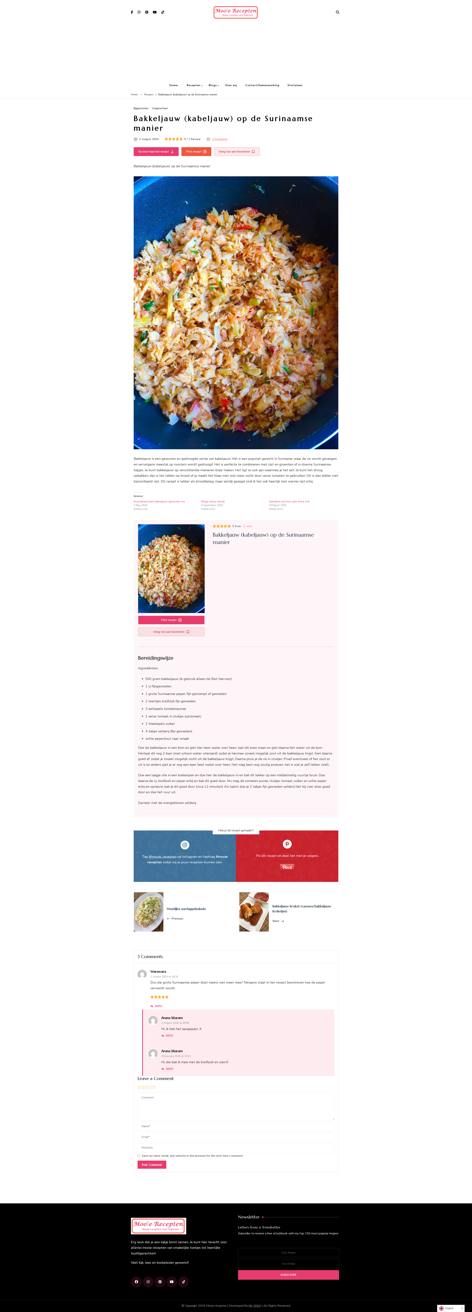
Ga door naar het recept (153, 152)
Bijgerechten (141, 108)
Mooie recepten (216, 1306)
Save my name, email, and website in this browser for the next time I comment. (192, 1156)
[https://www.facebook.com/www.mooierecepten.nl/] (136, 1282)
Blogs (213, 85)
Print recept (194, 152)
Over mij (231, 85)
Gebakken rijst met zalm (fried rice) (289, 501)
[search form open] (337, 12)
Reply (159, 1006)
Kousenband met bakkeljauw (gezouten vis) (159, 501)
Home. (173, 85)
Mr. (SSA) (255, 1306)
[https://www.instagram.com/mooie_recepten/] (148, 1282)
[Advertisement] (236, 53)
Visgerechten (160, 108)
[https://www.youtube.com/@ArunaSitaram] (171, 1282)
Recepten (193, 85)
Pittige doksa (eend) (213, 501)
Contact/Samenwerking (262, 85)
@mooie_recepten (162, 856)
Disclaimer (295, 85)
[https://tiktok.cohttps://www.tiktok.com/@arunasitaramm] (183, 1282)
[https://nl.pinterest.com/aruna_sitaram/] (160, 1282)
